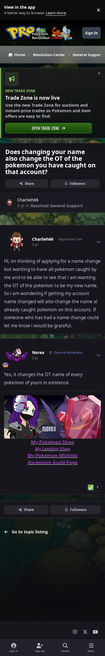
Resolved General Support (57, 205)
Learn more (11, 10)
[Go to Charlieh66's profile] (9, 203)
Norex (38, 352)
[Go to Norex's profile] (16, 355)
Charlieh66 (27, 200)
